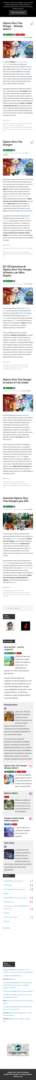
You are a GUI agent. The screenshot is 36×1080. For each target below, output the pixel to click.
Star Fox (6, 917)
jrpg (24, 129)
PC (14, 34)
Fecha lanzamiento (13, 485)
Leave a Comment (28, 37)
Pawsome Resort (10, 705)
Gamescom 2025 (12, 369)
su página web (19, 456)
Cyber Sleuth (6, 563)
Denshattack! (7, 902)
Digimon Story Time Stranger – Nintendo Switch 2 (13, 26)
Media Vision (29, 129)
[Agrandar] (31, 44)
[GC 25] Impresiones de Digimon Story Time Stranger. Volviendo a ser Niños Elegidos (17, 271)
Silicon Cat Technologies (23, 1072)
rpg (4, 131)
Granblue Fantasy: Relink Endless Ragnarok (14, 819)
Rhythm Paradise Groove (11, 898)
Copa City (6, 921)
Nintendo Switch (22, 123)
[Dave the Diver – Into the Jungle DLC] (9, 661)
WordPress (16, 1076)
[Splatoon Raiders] (9, 805)
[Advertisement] (19, 945)
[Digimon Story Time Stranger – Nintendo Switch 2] (9, 780)
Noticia (11, 481)
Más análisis (6, 928)
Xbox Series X (9, 34)
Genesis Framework (27, 1074)
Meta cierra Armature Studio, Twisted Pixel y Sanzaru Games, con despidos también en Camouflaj (17, 985)
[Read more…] (6, 120)
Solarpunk (7, 913)
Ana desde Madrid (8, 983)
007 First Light (8, 885)
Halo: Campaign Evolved (11, 889)
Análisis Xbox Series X (15, 252)
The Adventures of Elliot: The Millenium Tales (17, 906)
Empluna (6, 893)
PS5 (4, 34)
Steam (14, 582)
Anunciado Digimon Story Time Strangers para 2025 (15, 500)
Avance (11, 365)
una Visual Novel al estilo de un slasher (17, 196)
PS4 (5, 824)
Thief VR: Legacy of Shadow (24, 991)
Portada (12, 125)
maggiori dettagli (7, 970)
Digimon (5, 129)
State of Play (14, 538)
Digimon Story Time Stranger (20, 69)
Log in (21, 1076)
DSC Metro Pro (16, 1074)
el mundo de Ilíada (26, 568)
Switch (17, 34)
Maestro (18, 976)
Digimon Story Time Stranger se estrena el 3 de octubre (17, 381)
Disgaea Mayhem (9, 881)
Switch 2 (22, 34)
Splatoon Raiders (11, 793)
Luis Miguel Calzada (8, 976)
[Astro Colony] (9, 854)
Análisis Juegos (13, 123)
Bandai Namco (28, 127)
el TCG (14, 320)
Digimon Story (21, 592)
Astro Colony (9, 843)
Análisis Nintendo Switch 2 (17, 127)
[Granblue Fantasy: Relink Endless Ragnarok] (9, 832)
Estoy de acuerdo (18, 12)
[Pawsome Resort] (9, 716)
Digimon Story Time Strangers (24, 211)
